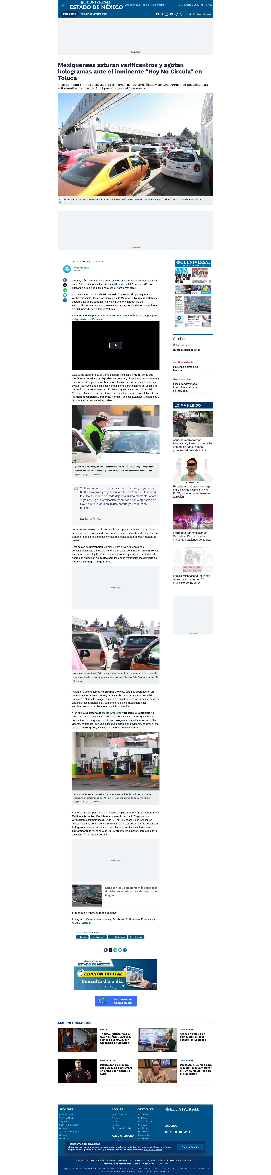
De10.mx (142, 1118)
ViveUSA (142, 1125)
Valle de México (67, 1118)
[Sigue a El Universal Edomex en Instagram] (167, 15)
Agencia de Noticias (91, 14)
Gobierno (63, 1138)
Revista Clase (145, 1121)
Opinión (178, 338)
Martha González (182, 379)
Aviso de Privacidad (153, 1149)
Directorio (80, 1160)
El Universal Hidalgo (122, 1128)
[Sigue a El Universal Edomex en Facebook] (158, 15)
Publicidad (163, 1160)
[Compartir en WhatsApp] (65, 290)
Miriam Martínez (181, 345)
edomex (82, 937)
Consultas (143, 1138)
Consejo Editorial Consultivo (101, 1160)
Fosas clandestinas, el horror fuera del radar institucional (185, 387)
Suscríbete (69, 14)
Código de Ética (124, 1160)
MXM (104, 14)
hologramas (136, 937)
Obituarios (143, 1131)
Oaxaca (115, 1121)
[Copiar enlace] (65, 300)
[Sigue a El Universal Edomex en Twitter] (163, 15)
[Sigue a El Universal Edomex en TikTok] (177, 15)
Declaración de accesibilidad (117, 1164)
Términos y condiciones (145, 1164)
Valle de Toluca (133, 5)
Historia (191, 1160)
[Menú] (63, 5)
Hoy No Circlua (117, 937)
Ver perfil (79, 270)
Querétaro (117, 1118)
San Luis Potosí (119, 1115)
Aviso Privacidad (178, 1160)
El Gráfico (143, 1115)
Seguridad (64, 1121)
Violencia (139, 1160)
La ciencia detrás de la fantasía (185, 368)
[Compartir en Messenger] (65, 295)
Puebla (115, 1125)
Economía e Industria (154, 5)
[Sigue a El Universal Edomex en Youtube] (172, 15)
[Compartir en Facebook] (65, 280)
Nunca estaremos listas (186, 350)
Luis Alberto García (183, 362)
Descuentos (144, 1135)
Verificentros (98, 937)
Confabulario (144, 1128)
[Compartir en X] (65, 285)
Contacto (163, 1164)
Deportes (64, 1128)
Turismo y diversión (69, 1131)
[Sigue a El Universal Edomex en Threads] (182, 15)
